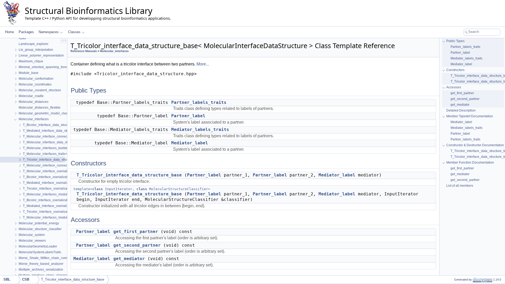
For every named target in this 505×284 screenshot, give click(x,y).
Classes (74, 32)
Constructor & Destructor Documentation (475, 145)
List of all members (459, 185)
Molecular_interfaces (114, 51)
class (97, 189)
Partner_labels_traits (198, 102)
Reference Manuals (83, 51)
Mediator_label (189, 142)
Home (9, 32)
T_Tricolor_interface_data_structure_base (129, 175)
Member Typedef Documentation (469, 116)
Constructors (455, 70)
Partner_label (188, 115)
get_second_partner (137, 245)
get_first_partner (135, 231)
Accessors (453, 87)
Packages (26, 32)
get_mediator (129, 258)
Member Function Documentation (470, 162)
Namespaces (49, 32)
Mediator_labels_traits (200, 129)
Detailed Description (461, 110)
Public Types (455, 41)
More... (202, 64)
